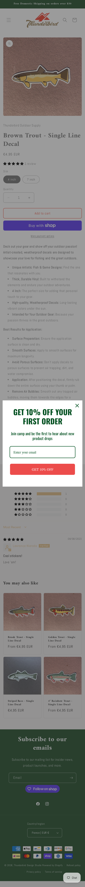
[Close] (77, 405)
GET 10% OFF (42, 469)
